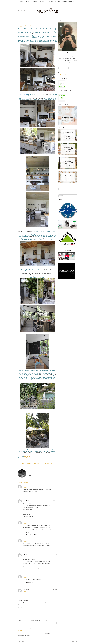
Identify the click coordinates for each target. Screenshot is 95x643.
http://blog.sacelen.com (28, 582)
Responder (55, 485)
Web (46, 620)
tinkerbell (25, 554)
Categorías (42, 1)
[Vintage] (33, 24)
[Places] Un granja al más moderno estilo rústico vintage (33, 22)
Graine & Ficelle (29, 457)
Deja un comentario (23, 482)
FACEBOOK (30, 463)
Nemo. (24, 575)
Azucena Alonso (26, 500)
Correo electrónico (35, 620)
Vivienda (29, 25)
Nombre (20, 620)
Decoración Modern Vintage (46, 24)
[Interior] (22, 24)
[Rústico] (30, 24)
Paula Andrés (26, 589)
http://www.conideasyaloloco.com (30, 584)
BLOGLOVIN (36, 463)
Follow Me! (20, 637)
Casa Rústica (38, 24)
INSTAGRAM (49, 463)
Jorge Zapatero (26, 521)
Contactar (57, 1)
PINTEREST (43, 463)
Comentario (20, 607)
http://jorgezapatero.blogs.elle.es (30, 534)
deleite (24, 485)
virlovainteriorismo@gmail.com (68, 1)
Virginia (34, 470)
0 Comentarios (21, 26)
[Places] (26, 24)
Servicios (27, 1)
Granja (53, 24)
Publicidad (51, 1)
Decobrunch (47, 3)
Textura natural (25, 25)
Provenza (19, 25)
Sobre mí (21, 1)
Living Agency (27, 456)
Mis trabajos (34, 1)
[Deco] (19, 24)
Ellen (24, 539)
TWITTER (24, 463)
